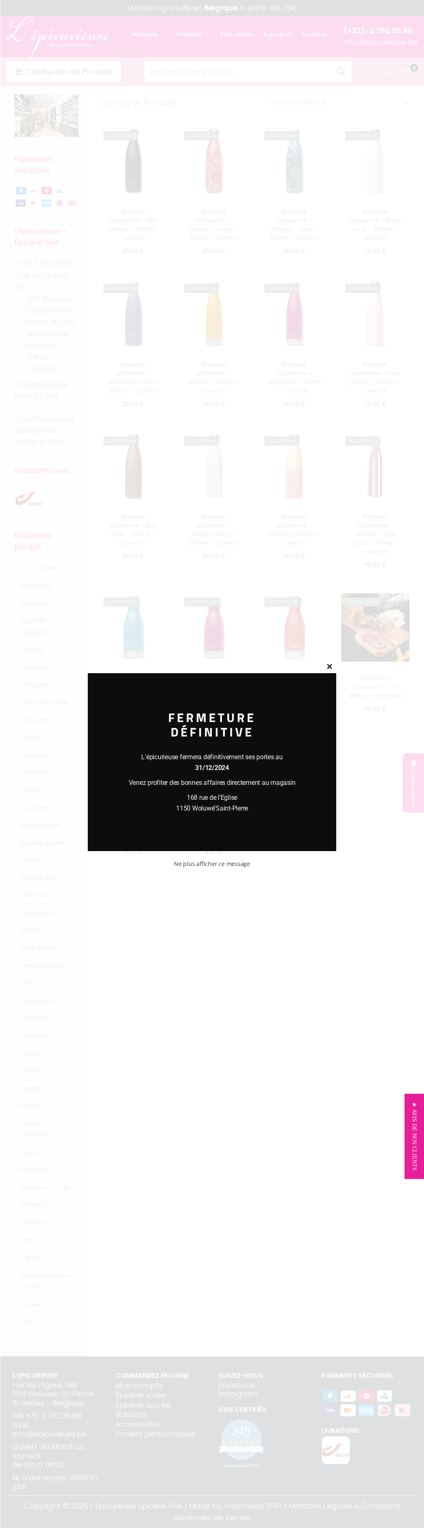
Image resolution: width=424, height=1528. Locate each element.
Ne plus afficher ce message (212, 864)
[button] (414, 1136)
